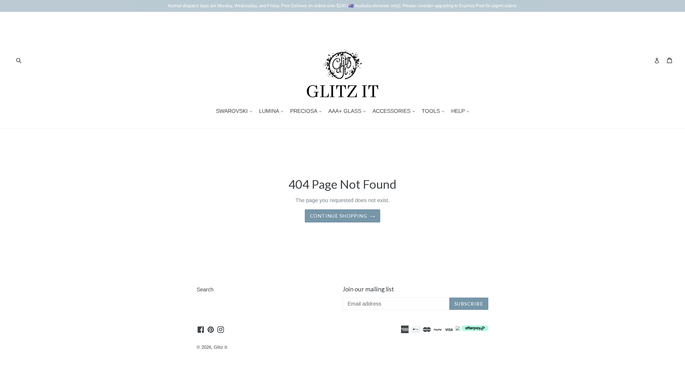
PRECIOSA (307, 111)
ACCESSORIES (394, 111)
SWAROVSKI (235, 111)
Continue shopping (338, 216)
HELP (461, 111)
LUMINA (272, 111)
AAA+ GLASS (348, 111)
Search (205, 289)
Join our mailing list (368, 289)
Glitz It (220, 347)
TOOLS (434, 111)
